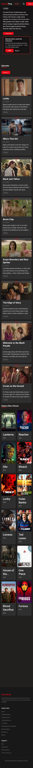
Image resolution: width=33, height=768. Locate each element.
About (3, 735)
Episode (6, 4)
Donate (17, 3)
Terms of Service (6, 753)
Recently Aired (5, 729)
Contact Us (4, 747)
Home (3, 711)
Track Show (8, 33)
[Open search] (24, 4)
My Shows (4, 732)
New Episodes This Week (8, 726)
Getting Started (5, 714)
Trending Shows (6, 720)
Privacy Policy (5, 750)
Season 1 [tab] (6, 72)
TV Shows (4, 723)
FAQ (2, 744)
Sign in (17, 50)
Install (9, 50)
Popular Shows (5, 717)
